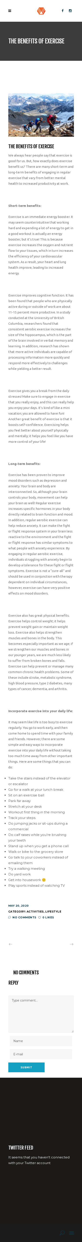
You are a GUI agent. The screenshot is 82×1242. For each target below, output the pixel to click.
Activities (35, 911)
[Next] (62, 944)
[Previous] (20, 944)
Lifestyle (53, 911)
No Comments (24, 917)
